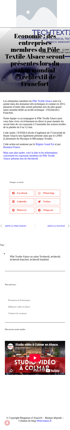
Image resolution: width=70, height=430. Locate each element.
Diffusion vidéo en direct (19, 307)
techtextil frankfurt (39, 259)
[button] (22, 193)
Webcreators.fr (43, 420)
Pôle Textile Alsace (42, 101)
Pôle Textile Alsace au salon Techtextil (29, 256)
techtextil (55, 256)
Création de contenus (17, 313)
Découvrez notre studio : (16, 329)
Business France (11, 147)
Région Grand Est (45, 144)
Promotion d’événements (19, 300)
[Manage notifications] (7, 422)
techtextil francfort (19, 259)
